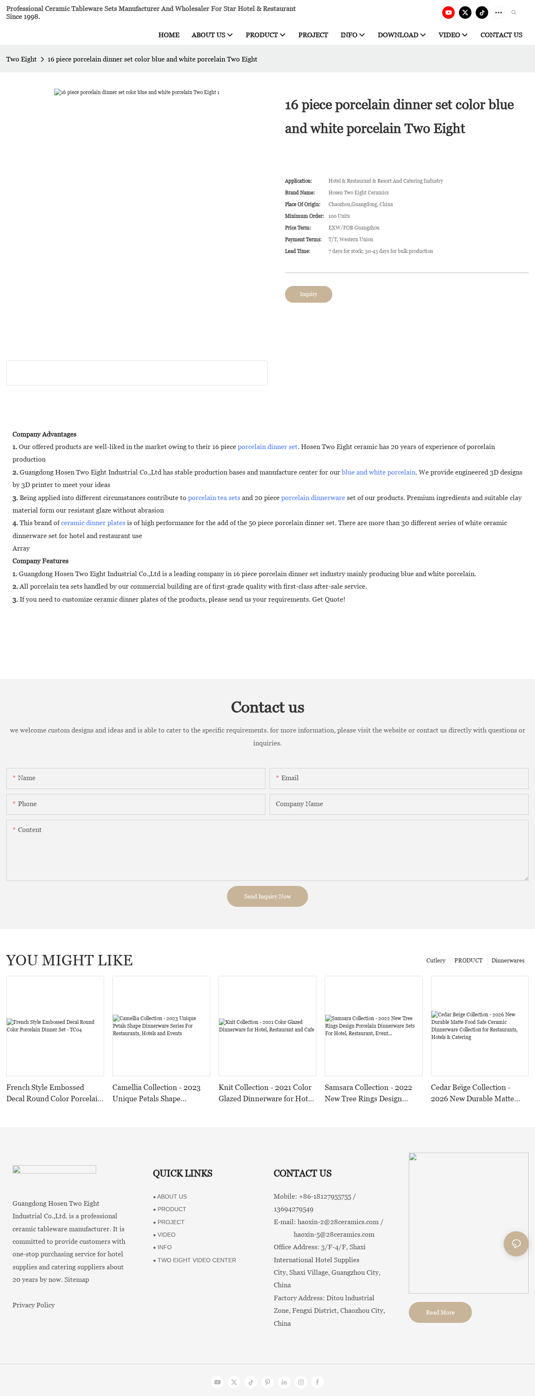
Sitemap (76, 1280)
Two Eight (21, 59)
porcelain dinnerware (313, 498)
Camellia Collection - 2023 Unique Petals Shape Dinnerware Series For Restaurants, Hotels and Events (156, 1093)
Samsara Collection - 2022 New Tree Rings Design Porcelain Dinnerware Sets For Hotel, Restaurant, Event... (369, 1093)
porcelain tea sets (214, 498)
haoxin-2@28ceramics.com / (341, 1222)
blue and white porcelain (378, 472)
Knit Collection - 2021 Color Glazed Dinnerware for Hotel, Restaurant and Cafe (267, 1093)
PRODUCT (468, 960)
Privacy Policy (34, 1305)
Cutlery (436, 960)
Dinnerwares (508, 960)
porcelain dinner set (268, 447)
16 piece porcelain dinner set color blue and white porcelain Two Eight (152, 59)
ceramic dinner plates (93, 523)
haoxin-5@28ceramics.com (324, 1234)
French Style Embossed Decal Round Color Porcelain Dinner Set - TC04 (54, 1093)
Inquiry (308, 294)
